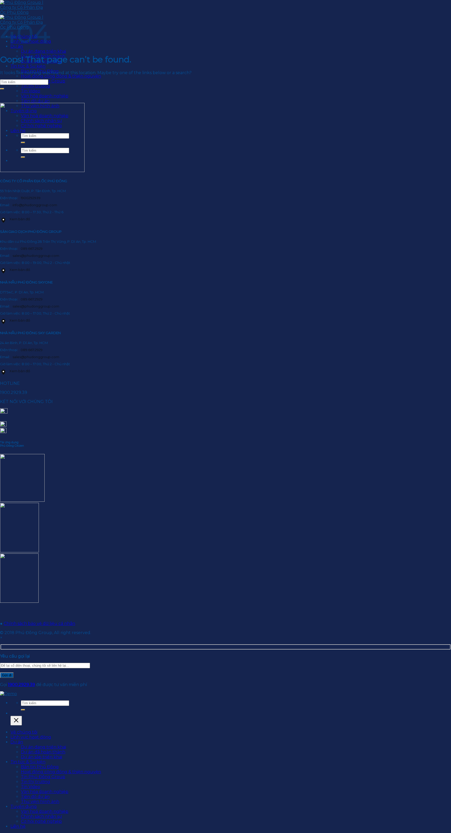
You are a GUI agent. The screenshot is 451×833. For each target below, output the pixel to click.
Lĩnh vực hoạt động (30, 737)
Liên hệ (18, 826)
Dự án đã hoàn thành (43, 751)
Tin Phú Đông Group (43, 776)
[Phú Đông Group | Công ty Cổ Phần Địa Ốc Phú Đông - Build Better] (8, 693)
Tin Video (30, 786)
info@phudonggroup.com (35, 205)
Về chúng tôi (23, 732)
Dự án (16, 742)
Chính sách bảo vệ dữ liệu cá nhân (39, 623)
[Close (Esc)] (16, 720)
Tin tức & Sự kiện (27, 66)
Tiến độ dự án (35, 796)
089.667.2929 (32, 248)
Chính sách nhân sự (41, 816)
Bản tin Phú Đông (40, 766)
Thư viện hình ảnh (40, 801)
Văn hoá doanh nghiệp (44, 811)
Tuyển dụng (23, 806)
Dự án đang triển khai (43, 51)
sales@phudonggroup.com (36, 255)
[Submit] (2, 89)
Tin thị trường (35, 86)
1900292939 (30, 198)
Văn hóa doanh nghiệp (44, 791)
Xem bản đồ (19, 219)
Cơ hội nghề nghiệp (41, 821)
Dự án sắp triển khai (41, 756)
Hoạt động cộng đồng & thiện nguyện (61, 76)
